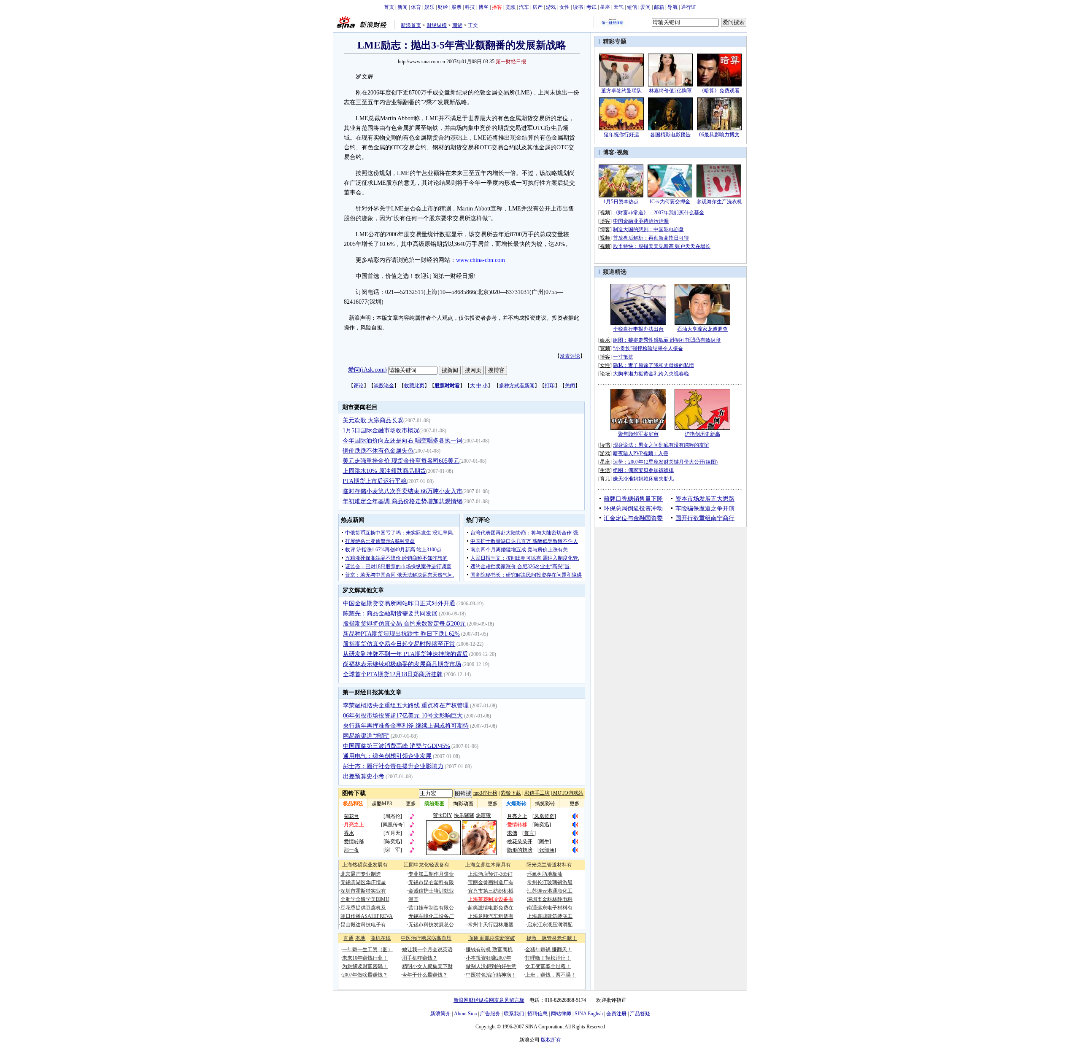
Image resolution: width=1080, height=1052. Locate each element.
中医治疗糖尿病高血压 (426, 938)
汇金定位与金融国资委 (633, 518)
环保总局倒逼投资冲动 (633, 508)
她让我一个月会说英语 (427, 949)
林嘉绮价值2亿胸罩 (670, 91)
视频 (623, 152)
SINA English (589, 1014)
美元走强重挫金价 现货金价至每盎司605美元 (401, 461)
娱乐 (429, 7)
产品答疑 (640, 1014)
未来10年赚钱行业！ (365, 958)
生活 (605, 470)
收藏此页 (414, 385)
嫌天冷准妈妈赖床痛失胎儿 (643, 479)
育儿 (605, 479)
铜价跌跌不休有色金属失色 (378, 451)
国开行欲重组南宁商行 (704, 518)
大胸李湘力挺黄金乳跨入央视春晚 (651, 374)
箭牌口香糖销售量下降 (633, 499)
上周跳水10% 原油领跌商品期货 (384, 471)
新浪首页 (411, 25)
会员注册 (616, 1014)
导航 (672, 7)
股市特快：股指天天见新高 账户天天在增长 (661, 246)
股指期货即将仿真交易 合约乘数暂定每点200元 (404, 623)
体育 (416, 7)
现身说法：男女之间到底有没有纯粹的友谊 (661, 445)
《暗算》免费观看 (719, 91)
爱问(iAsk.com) (367, 370)
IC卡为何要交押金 (670, 202)
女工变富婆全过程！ (548, 966)
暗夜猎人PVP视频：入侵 (640, 453)
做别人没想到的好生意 (491, 966)
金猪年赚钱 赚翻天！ (548, 949)
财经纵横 (437, 25)
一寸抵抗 (623, 357)
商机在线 (380, 938)
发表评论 (570, 356)
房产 (537, 7)
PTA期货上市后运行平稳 (375, 481)
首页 (389, 7)
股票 (456, 7)
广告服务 (490, 1014)
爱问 (645, 7)
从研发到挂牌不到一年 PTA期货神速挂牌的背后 (405, 654)
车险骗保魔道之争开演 (704, 508)
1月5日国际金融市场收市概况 (381, 430)
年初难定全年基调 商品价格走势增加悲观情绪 (402, 501)
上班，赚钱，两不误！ (550, 975)
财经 (443, 7)
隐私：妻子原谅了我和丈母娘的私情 (653, 365)
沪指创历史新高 (702, 434)
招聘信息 (537, 1014)
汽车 (524, 7)
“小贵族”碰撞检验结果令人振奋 (648, 348)
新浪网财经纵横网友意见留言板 (489, 1000)
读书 (578, 7)
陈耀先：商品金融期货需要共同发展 (390, 613)
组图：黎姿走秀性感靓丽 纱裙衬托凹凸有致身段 (667, 340)
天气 (618, 7)
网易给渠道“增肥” (366, 736)
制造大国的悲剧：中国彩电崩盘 (648, 229)
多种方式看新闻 (517, 385)
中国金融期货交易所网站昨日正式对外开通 (399, 603)
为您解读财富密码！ (365, 966)
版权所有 (551, 1040)
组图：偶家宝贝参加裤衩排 (643, 470)
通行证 (688, 7)
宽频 (510, 7)
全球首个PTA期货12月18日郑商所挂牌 (393, 674)
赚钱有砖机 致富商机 (489, 949)
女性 (564, 7)
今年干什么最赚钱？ (425, 975)
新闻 (402, 7)
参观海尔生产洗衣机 (719, 202)
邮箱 (659, 7)
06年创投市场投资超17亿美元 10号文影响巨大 (403, 715)
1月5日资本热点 (621, 202)
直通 (348, 938)
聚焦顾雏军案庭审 (638, 434)
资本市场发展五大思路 (704, 499)
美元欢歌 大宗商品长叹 (373, 420)
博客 (483, 7)
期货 (457, 25)
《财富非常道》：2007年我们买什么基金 (658, 213)
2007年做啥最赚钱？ (365, 975)
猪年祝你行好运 (621, 135)
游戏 (551, 7)
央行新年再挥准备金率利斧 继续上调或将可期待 (406, 726)
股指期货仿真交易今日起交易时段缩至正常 (399, 644)
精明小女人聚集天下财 (427, 966)
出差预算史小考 (363, 776)
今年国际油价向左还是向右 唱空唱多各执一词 (402, 440)
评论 (359, 385)
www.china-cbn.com (480, 260)
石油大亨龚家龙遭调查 (702, 329)
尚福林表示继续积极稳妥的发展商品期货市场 (402, 664)
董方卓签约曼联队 (621, 91)
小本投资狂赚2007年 (488, 958)
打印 (550, 385)
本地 (360, 938)
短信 (632, 7)
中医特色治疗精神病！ (491, 975)
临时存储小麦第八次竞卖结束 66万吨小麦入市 (402, 491)
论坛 (605, 374)
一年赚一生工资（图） (367, 949)
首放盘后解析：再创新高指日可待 (651, 238)
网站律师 (561, 1014)
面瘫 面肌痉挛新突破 (491, 938)
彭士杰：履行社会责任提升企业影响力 (393, 766)
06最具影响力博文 (719, 135)
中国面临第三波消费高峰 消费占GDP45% (396, 746)
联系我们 (514, 1014)
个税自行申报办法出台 (638, 329)
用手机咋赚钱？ (419, 958)
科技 (470, 7)
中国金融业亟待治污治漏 (641, 221)
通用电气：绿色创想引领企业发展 (387, 756)
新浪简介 (440, 1014)
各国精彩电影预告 (670, 135)
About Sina (465, 1014)
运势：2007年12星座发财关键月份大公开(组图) (665, 462)
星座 (605, 7)
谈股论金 (384, 385)
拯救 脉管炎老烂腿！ (551, 938)
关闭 (570, 385)
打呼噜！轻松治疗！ (548, 958)
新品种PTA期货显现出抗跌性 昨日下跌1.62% (401, 634)
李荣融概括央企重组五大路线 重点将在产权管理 (406, 705)
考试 (591, 7)
